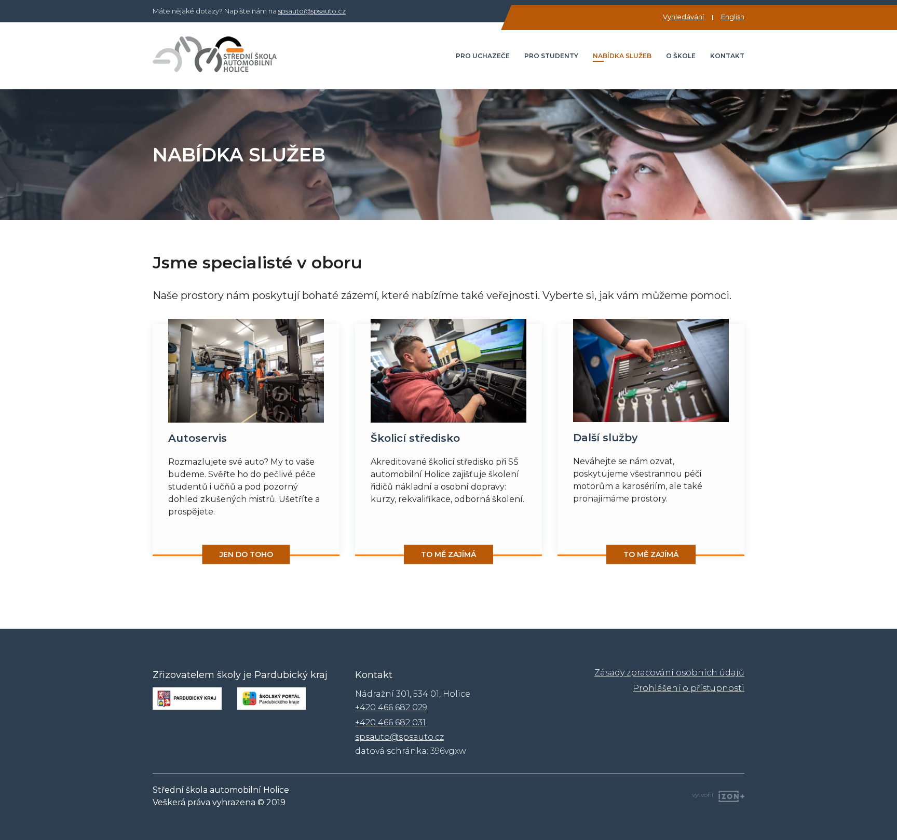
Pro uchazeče (483, 56)
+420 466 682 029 (391, 707)
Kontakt (727, 56)
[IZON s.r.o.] (728, 795)
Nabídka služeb (622, 56)
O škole (681, 56)
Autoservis (197, 438)
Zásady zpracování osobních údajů (669, 673)
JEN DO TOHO (246, 554)
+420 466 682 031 (390, 722)
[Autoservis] (246, 371)
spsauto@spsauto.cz (312, 11)
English (732, 16)
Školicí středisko (415, 438)
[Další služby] (651, 370)
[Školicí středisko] (448, 371)
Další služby (605, 437)
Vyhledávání (683, 16)
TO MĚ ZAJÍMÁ (448, 554)
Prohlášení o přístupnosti (688, 688)
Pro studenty (551, 56)
